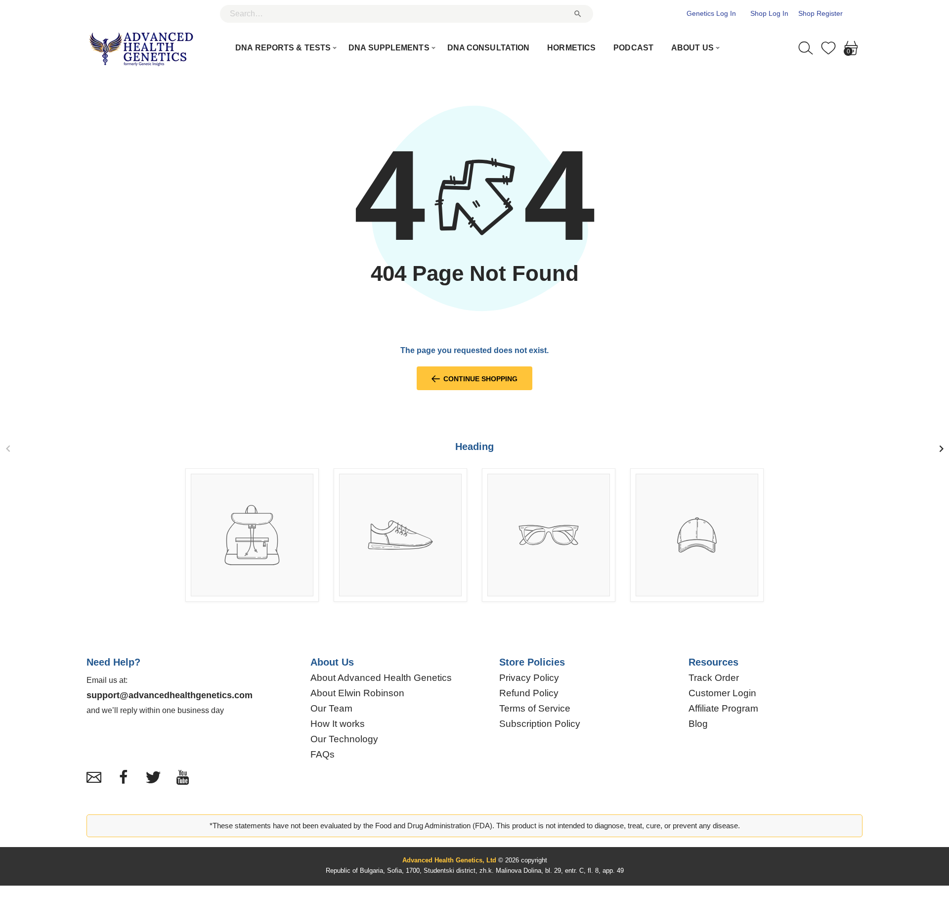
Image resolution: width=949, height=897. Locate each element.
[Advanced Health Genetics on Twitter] (153, 777)
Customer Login (722, 693)
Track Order (714, 678)
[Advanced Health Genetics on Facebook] (123, 777)
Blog (698, 724)
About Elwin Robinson (357, 693)
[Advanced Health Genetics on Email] (94, 777)
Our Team (331, 709)
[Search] (805, 47)
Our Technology (344, 739)
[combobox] (406, 14)
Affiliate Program (723, 709)
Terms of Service (534, 709)
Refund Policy (529, 693)
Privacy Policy (529, 678)
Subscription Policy (539, 724)
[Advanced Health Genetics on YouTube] (183, 777)
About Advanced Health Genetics (381, 678)
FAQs (322, 755)
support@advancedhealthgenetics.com (169, 695)
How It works (337, 724)
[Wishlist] (828, 47)
